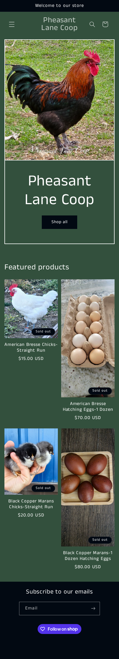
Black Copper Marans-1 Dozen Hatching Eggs (88, 556)
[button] (11, 24)
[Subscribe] (93, 608)
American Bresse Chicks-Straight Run (31, 347)
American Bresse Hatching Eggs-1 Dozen (88, 406)
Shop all (59, 222)
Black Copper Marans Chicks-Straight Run (31, 504)
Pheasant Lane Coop (49, 655)
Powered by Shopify (81, 655)
